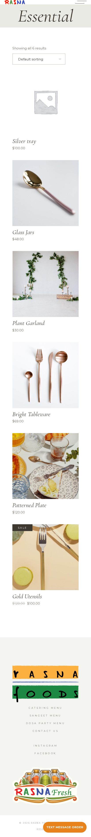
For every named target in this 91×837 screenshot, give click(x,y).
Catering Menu (45, 707)
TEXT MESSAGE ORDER (64, 827)
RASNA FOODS (41, 823)
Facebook (45, 753)
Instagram (46, 745)
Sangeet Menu (45, 715)
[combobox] (38, 59)
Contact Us (45, 730)
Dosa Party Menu (45, 723)
